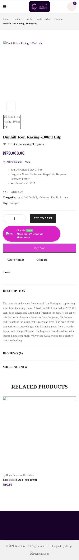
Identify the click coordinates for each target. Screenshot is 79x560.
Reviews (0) (13, 353)
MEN (29, 18)
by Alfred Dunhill (27, 197)
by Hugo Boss (10, 475)
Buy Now (39, 248)
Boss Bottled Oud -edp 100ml (20, 479)
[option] (12, 122)
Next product (74, 21)
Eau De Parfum (43, 18)
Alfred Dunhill (14, 162)
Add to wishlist (15, 259)
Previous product (70, 21)
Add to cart (43, 218)
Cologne (59, 18)
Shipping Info (15, 367)
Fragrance (18, 18)
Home (6, 18)
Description (14, 291)
